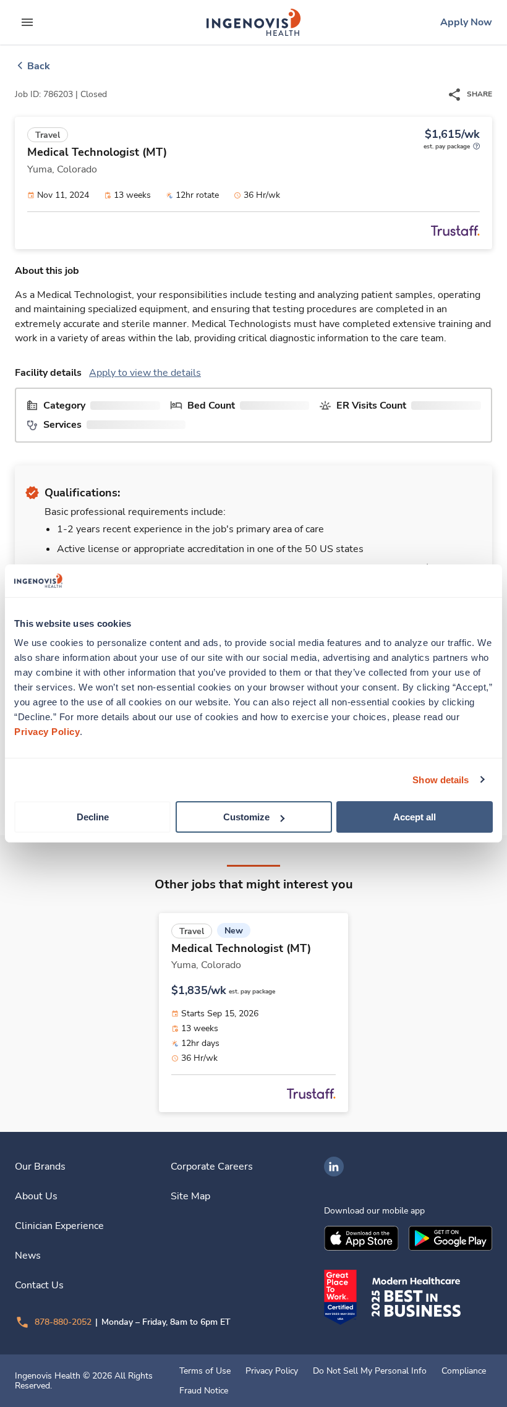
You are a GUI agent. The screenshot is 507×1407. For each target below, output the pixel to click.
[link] (253, 22)
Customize (246, 817)
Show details (440, 779)
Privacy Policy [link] (271, 1371)
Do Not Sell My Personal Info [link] (370, 1371)
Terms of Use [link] (205, 1371)
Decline (93, 817)
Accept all (414, 817)
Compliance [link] (463, 1371)
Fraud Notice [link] (203, 1391)
